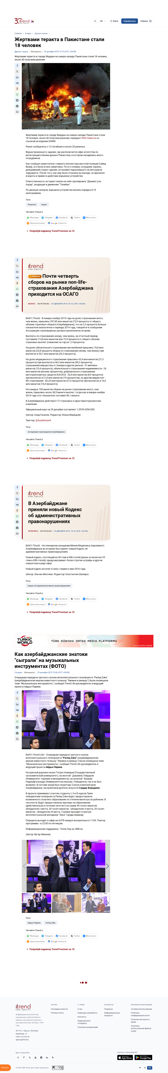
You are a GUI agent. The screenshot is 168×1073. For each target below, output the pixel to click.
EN (140, 1068)
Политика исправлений (88, 1027)
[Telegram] (41, 1057)
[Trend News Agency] (23, 1007)
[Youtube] (35, 1057)
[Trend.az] (24, 21)
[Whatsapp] (18, 1057)
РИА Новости (89, 138)
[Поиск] (95, 21)
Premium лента (57, 1013)
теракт (44, 204)
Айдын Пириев (34, 923)
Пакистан (32, 204)
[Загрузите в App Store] (125, 1057)
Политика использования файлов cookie (141, 1028)
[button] (17, 65)
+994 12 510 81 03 (22, 1037)
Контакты (82, 1017)
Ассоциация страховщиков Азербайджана (46, 432)
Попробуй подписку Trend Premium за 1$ (51, 231)
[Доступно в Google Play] (143, 1057)
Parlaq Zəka (50, 923)
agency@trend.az (22, 1040)
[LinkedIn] (47, 1057)
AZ (145, 1068)
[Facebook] (24, 1057)
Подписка (108, 1009)
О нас (80, 1009)
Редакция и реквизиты (87, 1013)
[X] (29, 1057)
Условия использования (141, 1009)
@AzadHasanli (43, 420)
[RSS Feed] (52, 1057)
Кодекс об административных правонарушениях (49, 586)
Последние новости (59, 1009)
